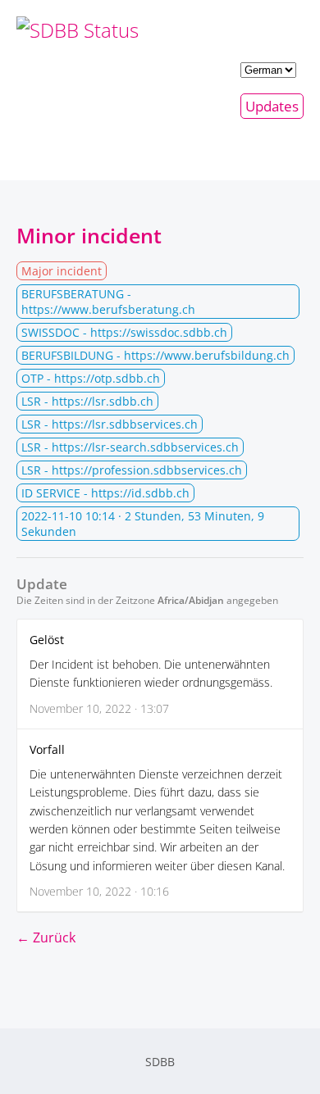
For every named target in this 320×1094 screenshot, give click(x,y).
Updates (272, 106)
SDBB (160, 1061)
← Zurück (45, 937)
